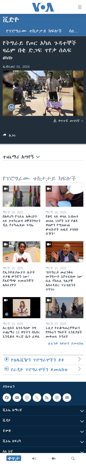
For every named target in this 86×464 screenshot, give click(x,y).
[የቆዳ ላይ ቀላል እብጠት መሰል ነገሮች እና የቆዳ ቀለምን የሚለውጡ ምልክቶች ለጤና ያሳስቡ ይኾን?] (64, 196)
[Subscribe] (67, 397)
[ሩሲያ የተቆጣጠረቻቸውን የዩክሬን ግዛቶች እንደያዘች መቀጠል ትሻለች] (64, 307)
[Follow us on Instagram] (27, 397)
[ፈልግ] (73, 458)
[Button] (9, 136)
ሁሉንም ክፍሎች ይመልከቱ (65, 343)
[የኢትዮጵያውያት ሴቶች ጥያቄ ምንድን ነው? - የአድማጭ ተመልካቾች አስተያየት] (21, 251)
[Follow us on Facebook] (7, 397)
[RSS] (47, 397)
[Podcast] (57, 397)
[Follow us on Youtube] (17, 397)
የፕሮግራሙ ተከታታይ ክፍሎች (34, 31)
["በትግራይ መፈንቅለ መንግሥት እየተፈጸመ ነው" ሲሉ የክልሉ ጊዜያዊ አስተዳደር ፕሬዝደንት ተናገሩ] (64, 251)
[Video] (53, 458)
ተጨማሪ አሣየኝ (19, 157)
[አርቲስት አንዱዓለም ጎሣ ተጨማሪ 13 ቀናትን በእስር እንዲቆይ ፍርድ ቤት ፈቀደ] (21, 307)
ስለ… (73, 31)
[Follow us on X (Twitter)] (37, 397)
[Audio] (34, 458)
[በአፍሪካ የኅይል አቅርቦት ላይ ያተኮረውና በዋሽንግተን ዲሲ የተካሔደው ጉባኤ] (21, 196)
